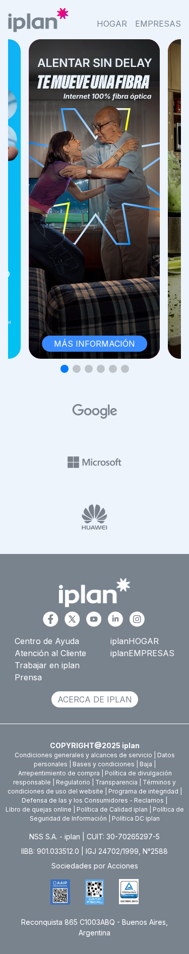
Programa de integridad (143, 791)
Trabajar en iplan (47, 665)
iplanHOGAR (134, 641)
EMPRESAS (158, 24)
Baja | (148, 764)
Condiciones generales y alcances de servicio (83, 755)
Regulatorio (73, 782)
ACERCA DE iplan (94, 699)
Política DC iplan (136, 818)
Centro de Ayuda (47, 641)
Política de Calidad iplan (112, 809)
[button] (64, 369)
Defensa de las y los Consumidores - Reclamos (93, 800)
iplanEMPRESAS (142, 653)
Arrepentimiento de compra (59, 773)
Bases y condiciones (104, 764)
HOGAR (112, 24)
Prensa (28, 677)
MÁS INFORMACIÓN (94, 344)
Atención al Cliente (50, 653)
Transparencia (116, 782)
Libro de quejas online (39, 809)
